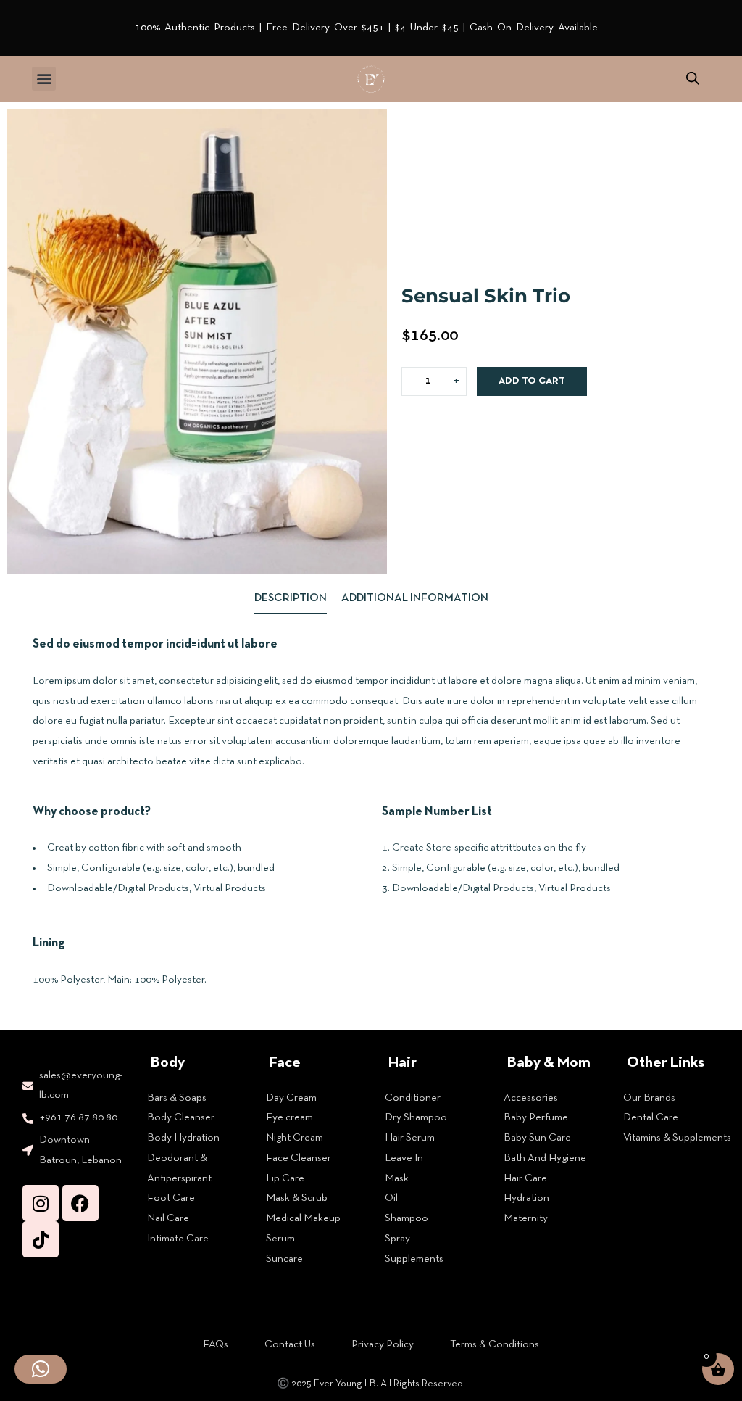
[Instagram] (40, 1203)
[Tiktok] (40, 1239)
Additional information (414, 598)
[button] (44, 79)
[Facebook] (80, 1203)
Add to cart (532, 381)
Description (290, 598)
